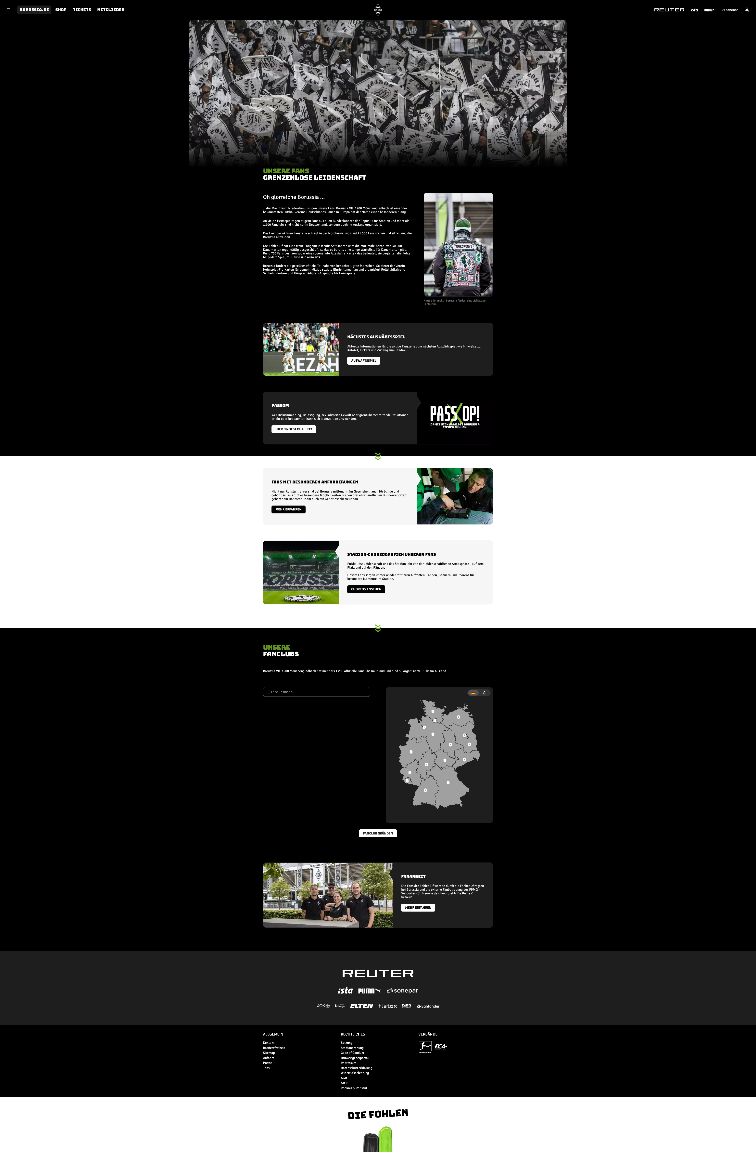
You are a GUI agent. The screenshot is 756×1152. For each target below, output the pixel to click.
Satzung (346, 1043)
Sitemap (269, 1053)
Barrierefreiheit (274, 1048)
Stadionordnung (352, 1048)
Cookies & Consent (354, 1088)
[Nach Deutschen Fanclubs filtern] (473, 693)
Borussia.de (34, 10)
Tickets (82, 10)
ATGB (344, 1083)
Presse (267, 1063)
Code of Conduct (352, 1053)
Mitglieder (110, 10)
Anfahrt (268, 1058)
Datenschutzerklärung (356, 1068)
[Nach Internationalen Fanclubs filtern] (484, 693)
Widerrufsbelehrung (355, 1073)
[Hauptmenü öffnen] (8, 9)
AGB (344, 1078)
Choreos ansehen (366, 589)
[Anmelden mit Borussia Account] (747, 10)
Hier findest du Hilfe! (293, 429)
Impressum (348, 1063)
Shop (61, 10)
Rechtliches (353, 1034)
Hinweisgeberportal (355, 1058)
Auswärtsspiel (363, 361)
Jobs (266, 1068)
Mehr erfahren (288, 509)
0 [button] (425, 790)
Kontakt (268, 1043)
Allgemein (273, 1034)
